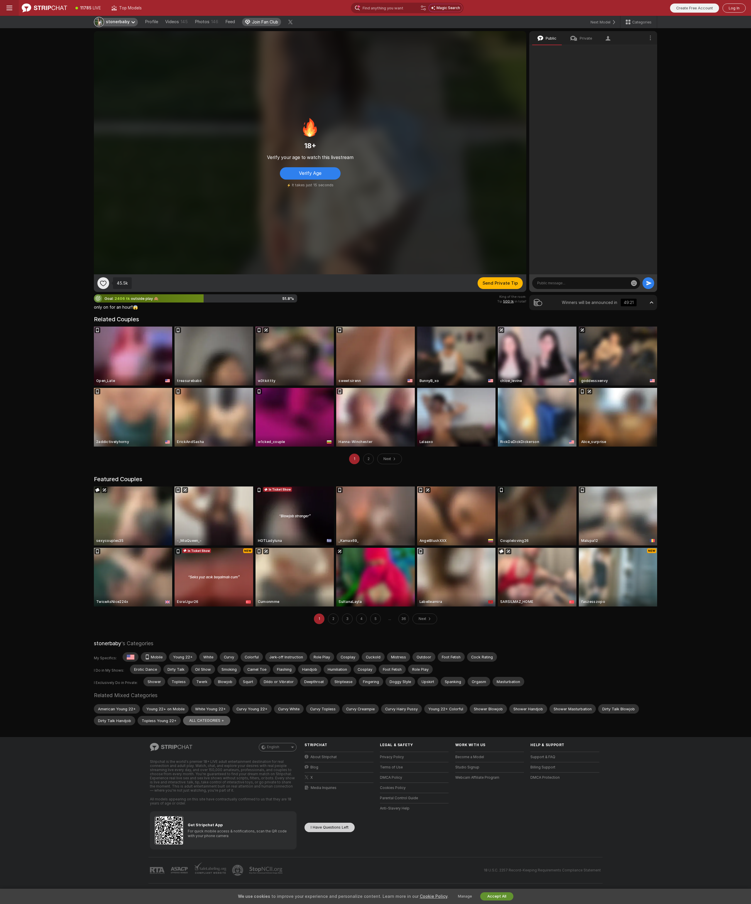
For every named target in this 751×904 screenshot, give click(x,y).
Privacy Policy (392, 757)
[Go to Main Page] (44, 8)
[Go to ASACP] (179, 870)
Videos (176, 21)
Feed (230, 21)
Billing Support (542, 767)
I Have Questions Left (330, 827)
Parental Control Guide (399, 798)
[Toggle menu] (9, 8)
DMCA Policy (391, 777)
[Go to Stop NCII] (266, 870)
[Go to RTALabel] (158, 870)
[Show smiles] (633, 283)
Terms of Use (391, 767)
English (273, 747)
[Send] (648, 283)
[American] (130, 657)
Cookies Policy (393, 788)
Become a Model (469, 757)
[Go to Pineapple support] (238, 870)
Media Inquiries (323, 788)
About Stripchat (323, 757)
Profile (151, 21)
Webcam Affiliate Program (477, 777)
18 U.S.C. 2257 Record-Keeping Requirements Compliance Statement (542, 870)
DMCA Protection (545, 777)
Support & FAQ (542, 757)
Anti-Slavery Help (395, 808)
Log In (734, 8)
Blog (314, 767)
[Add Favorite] (103, 283)
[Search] (423, 8)
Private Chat (633, 51)
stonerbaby (107, 643)
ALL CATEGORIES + (206, 720)
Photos (206, 21)
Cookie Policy (433, 896)
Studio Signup (467, 767)
